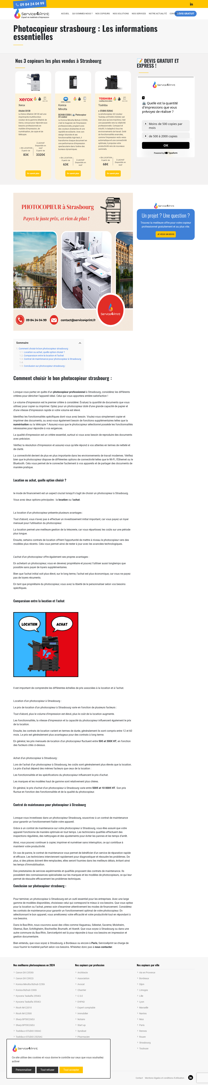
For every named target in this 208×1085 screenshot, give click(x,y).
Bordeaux (144, 978)
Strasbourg (145, 1042)
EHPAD (81, 1001)
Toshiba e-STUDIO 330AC (28, 1031)
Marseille (143, 1007)
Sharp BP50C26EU (25, 1019)
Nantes (143, 1013)
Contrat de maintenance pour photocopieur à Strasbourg (52, 359)
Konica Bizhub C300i (26, 990)
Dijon (141, 984)
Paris (94, 943)
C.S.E (80, 996)
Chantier (82, 990)
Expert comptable (86, 1007)
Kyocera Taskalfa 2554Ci (28, 996)
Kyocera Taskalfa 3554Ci (28, 1001)
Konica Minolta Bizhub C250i (30, 984)
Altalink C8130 (24, 110)
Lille (141, 996)
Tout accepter (71, 1069)
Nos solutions (121, 13)
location (63, 499)
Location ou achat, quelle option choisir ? (44, 352)
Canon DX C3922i (24, 978)
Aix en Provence (147, 972)
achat (76, 499)
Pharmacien (84, 1037)
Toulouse (143, 1048)
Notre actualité (158, 13)
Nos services (139, 13)
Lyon (141, 1001)
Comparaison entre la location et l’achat (44, 355)
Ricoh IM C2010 (24, 1007)
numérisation (21, 424)
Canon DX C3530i (24, 972)
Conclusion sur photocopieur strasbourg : (44, 366)
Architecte (83, 972)
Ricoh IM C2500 (24, 1013)
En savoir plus (33, 173)
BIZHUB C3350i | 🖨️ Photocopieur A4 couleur (72, 115)
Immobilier (83, 1013)
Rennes (143, 1031)
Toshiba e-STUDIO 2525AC (29, 1037)
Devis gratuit (185, 13)
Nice (141, 1019)
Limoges (143, 990)
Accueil (65, 13)
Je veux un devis (165, 234)
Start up (82, 1025)
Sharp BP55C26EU (25, 1025)
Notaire (81, 1019)
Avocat (81, 984)
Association (83, 978)
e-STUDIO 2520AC (105, 110)
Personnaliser (23, 1069)
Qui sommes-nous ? (82, 13)
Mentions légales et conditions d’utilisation (164, 1078)
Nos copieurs (102, 13)
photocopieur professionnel (69, 392)
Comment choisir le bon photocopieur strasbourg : (44, 348)
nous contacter (103, 947)
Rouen (142, 1037)
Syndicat (82, 1031)
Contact (174, 13)
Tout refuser (47, 1069)
